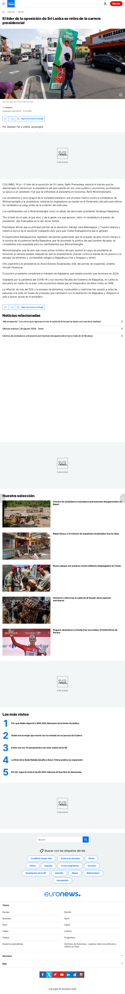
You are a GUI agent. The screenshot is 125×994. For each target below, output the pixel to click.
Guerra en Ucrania (70, 858)
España (48, 865)
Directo (116, 3)
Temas (5, 905)
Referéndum (93, 873)
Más (4, 963)
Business (6, 918)
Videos (5, 937)
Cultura (67, 931)
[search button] (86, 839)
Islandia (59, 873)
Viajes (5, 931)
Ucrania (92, 865)
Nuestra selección (18, 496)
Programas (69, 937)
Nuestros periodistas (12, 943)
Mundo (21, 12)
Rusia (91, 858)
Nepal (75, 873)
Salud (67, 924)
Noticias (11, 12)
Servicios (7, 956)
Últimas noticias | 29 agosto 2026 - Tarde (23, 328)
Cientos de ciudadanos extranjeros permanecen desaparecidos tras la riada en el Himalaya (47, 335)
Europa (5, 912)
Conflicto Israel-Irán (41, 858)
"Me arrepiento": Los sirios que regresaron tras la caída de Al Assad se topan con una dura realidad (51, 321)
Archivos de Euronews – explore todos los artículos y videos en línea (90, 945)
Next (4, 924)
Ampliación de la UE (35, 873)
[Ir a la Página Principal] (11, 3)
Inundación (62, 880)
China (32, 865)
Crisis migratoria (70, 865)
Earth (67, 918)
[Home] (3, 12)
